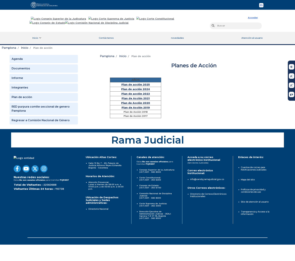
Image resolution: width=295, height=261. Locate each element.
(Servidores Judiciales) (197, 162)
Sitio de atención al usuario (255, 201)
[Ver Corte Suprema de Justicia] (111, 19)
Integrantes (20, 87)
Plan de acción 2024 (135, 89)
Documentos (21, 68)
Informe (17, 78)
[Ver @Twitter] (35, 168)
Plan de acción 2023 (135, 93)
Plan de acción (22, 97)
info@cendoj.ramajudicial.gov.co (207, 179)
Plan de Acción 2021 (136, 98)
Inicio (24, 47)
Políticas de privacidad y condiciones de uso (253, 190)
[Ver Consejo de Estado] (47, 23)
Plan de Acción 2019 (136, 107)
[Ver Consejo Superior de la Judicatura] (58, 19)
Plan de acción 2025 (135, 84)
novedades (177, 38)
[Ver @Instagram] (43, 168)
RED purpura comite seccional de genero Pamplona (41, 108)
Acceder (253, 17)
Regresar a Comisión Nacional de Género (41, 120)
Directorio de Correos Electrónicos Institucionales (208, 195)
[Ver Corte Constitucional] (155, 19)
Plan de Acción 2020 (135, 103)
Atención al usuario (252, 38)
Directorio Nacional (98, 209)
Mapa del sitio (248, 179)
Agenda (17, 59)
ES (261, 5)
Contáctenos (106, 38)
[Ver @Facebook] (17, 168)
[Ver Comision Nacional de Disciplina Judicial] (97, 23)
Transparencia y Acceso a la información (255, 212)
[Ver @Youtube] (26, 168)
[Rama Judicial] (45, 5)
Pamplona (9, 47)
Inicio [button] (35, 38)
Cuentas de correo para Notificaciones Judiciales (253, 168)
